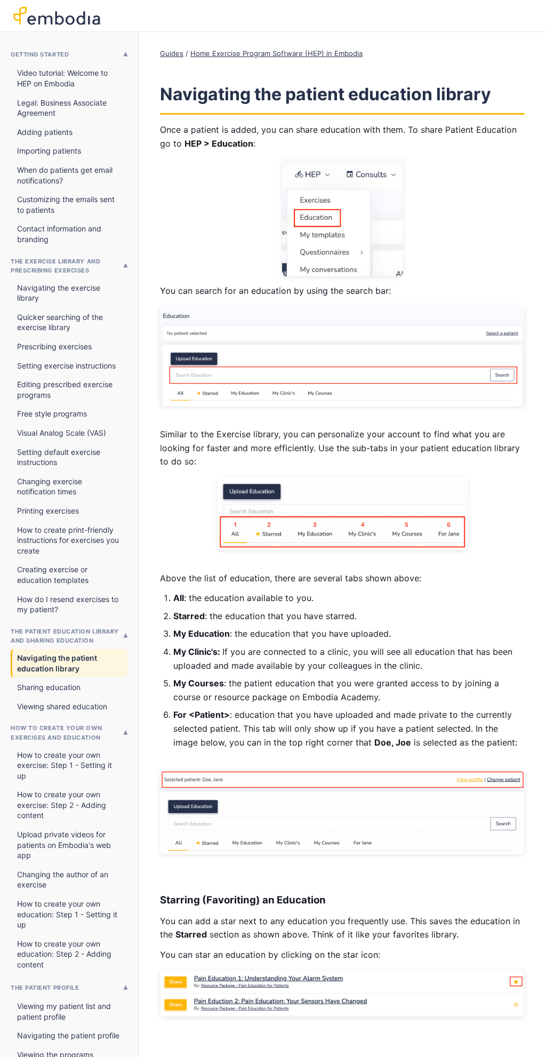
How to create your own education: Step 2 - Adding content (64, 954)
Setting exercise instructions (66, 365)
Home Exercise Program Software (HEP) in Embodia (276, 53)
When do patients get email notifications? (65, 175)
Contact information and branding (59, 234)
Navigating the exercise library (58, 293)
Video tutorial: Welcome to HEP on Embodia (62, 78)
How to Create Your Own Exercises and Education (56, 732)
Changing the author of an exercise (62, 880)
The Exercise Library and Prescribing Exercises (55, 266)
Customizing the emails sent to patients (66, 204)
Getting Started (40, 54)
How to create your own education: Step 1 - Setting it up (67, 914)
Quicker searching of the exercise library (60, 322)
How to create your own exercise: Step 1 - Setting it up (64, 765)
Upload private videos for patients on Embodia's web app (64, 845)
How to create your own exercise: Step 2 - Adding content (61, 805)
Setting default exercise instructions (58, 457)
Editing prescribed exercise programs (65, 389)
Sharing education (49, 687)
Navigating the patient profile (68, 1035)
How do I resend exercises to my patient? (67, 604)
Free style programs (52, 413)
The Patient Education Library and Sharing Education (65, 636)
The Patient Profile (45, 987)
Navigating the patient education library (57, 663)
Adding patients (45, 132)
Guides (171, 53)
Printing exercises (48, 510)
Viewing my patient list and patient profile (64, 1011)
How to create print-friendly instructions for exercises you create (68, 540)
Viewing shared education (62, 706)
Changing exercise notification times (49, 487)
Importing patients (49, 150)
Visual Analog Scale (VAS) (61, 432)
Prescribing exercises (54, 346)
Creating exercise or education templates (53, 574)
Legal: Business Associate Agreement (62, 108)
